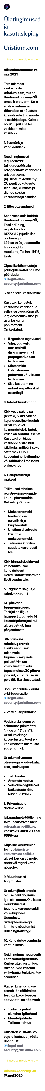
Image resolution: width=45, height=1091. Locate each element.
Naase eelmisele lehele (21, 59)
